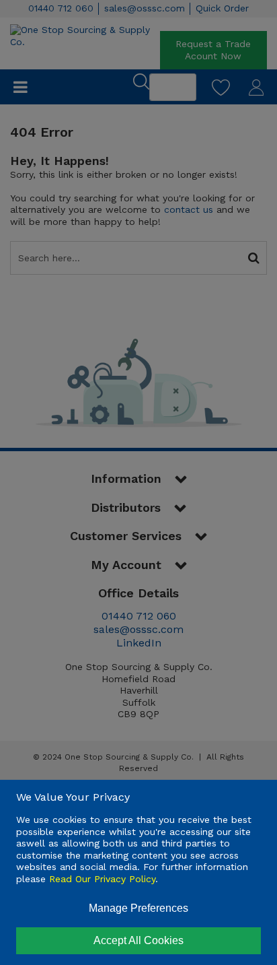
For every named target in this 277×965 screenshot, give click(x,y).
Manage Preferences (138, 908)
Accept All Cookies (138, 940)
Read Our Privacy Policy (102, 878)
